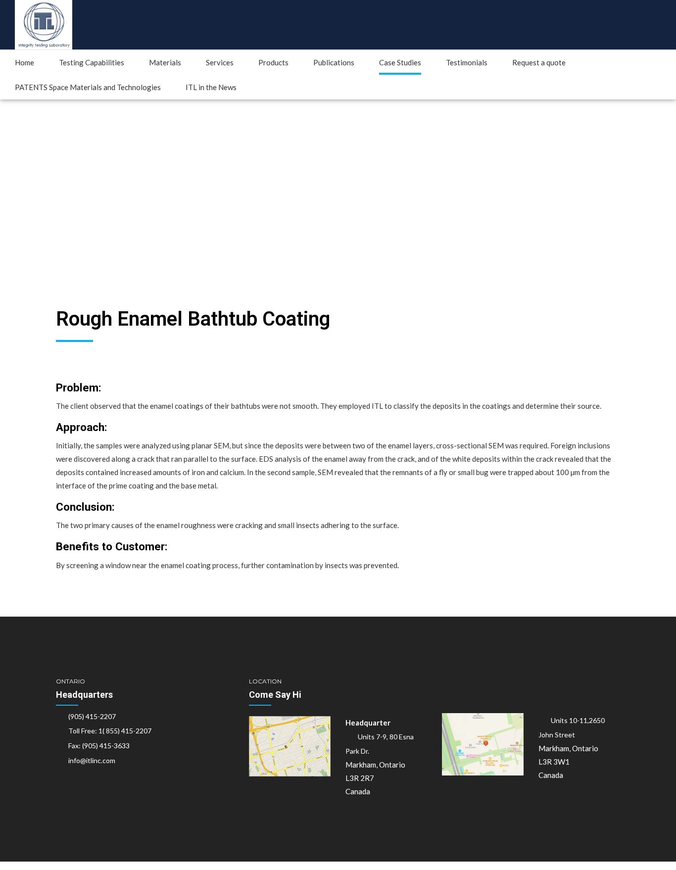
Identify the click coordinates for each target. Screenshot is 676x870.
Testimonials (466, 62)
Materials (165, 62)
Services (220, 62)
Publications (333, 62)
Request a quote (539, 62)
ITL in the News (211, 87)
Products (273, 62)
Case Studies (400, 62)
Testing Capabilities (91, 62)
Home (24, 62)
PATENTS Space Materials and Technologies (88, 87)
